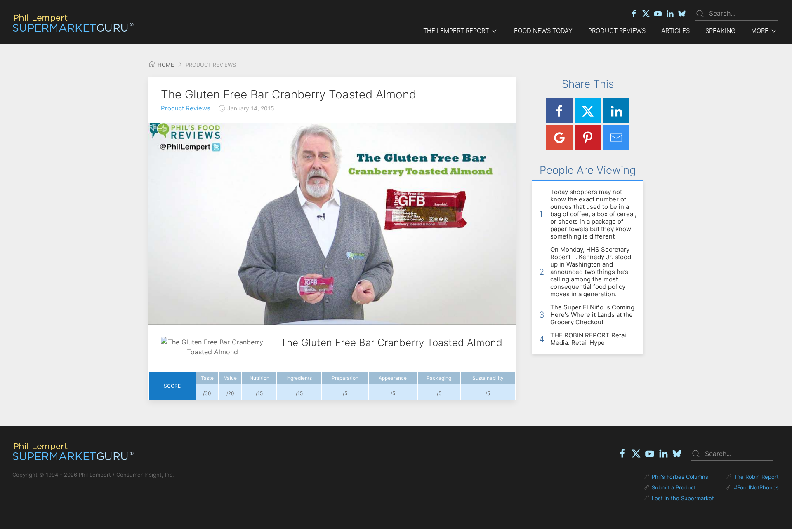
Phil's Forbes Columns (680, 476)
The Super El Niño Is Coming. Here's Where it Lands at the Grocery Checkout (593, 314)
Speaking (720, 31)
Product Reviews (617, 31)
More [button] (759, 31)
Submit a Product (674, 487)
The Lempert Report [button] (456, 31)
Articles (675, 31)
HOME (165, 64)
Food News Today (543, 31)
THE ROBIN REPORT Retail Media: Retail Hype (589, 338)
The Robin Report (756, 476)
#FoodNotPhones (756, 487)
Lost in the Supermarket (683, 498)
